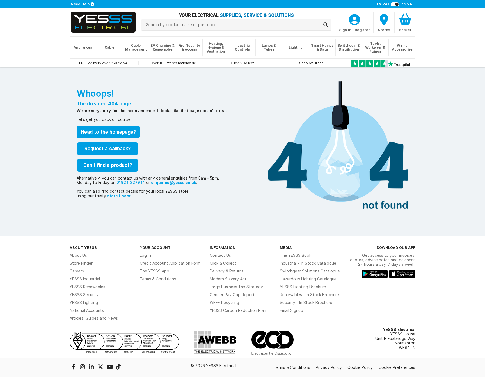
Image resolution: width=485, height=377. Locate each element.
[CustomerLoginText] (354, 18)
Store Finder (81, 263)
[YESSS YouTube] (110, 367)
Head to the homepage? (108, 132)
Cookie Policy (360, 367)
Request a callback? (107, 148)
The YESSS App (154, 271)
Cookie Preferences (397, 367)
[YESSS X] (101, 367)
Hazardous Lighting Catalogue (308, 279)
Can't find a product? (107, 165)
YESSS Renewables (87, 287)
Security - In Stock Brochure (306, 302)
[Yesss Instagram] (83, 367)
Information (222, 247)
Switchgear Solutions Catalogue (310, 271)
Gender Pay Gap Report (232, 294)
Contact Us (220, 255)
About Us (78, 255)
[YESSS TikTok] (118, 367)
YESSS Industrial (85, 279)
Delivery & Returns (227, 271)
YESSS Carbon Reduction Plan (238, 310)
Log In (145, 255)
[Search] (325, 24)
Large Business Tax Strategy (236, 287)
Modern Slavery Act (228, 279)
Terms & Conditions (158, 279)
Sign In (345, 30)
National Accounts (87, 310)
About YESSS (83, 247)
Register (362, 30)
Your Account (155, 247)
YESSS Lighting (84, 302)
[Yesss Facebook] (74, 367)
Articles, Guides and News (94, 318)
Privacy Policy (329, 367)
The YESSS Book (295, 255)
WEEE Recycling (224, 302)
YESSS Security (84, 294)
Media (286, 247)
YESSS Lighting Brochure (303, 287)
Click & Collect (223, 263)
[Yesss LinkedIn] (92, 367)
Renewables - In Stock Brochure (309, 294)
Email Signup (291, 310)
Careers (77, 271)
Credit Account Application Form (170, 263)
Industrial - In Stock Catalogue (308, 263)
